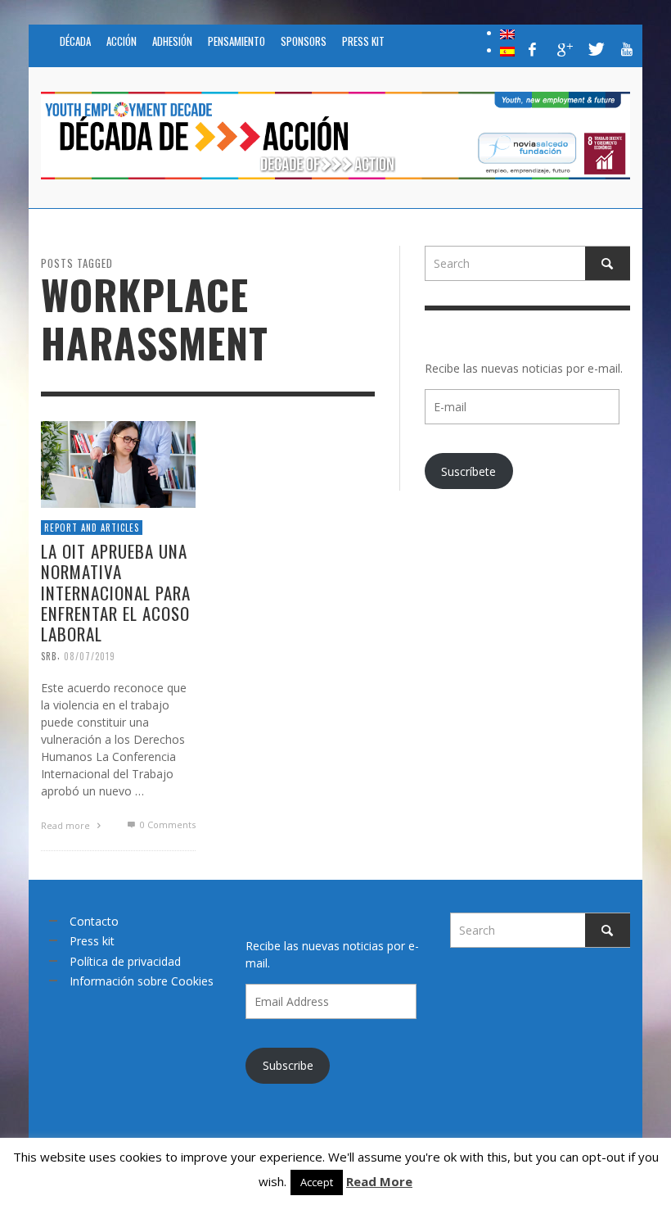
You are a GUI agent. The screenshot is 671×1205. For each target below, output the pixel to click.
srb (49, 656)
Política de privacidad (125, 961)
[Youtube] (626, 49)
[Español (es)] (507, 50)
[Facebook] (532, 49)
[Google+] (563, 49)
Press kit (92, 941)
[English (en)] (507, 32)
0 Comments (166, 824)
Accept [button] (316, 1182)
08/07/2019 (89, 656)
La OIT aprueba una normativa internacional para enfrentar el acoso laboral (116, 592)
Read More (379, 1181)
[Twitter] (594, 49)
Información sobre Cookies (142, 981)
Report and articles (91, 527)
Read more (66, 825)
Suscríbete (468, 471)
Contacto (94, 921)
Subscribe (288, 1065)
